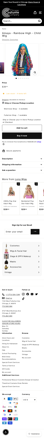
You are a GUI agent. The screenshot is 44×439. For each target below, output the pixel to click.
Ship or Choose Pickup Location (19, 103)
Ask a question (9, 170)
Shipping (5, 100)
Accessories (26, 351)
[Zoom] (35, 72)
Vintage (25, 354)
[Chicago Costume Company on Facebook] (27, 294)
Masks (24, 348)
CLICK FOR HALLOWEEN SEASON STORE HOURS (11, 322)
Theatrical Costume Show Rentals (15, 383)
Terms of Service (8, 366)
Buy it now (22, 136)
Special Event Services (11, 362)
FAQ (3, 350)
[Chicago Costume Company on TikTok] (23, 298)
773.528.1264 (7, 306)
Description (7, 159)
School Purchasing (9, 353)
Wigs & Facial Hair (29, 341)
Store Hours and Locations (8, 339)
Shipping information (12, 164)
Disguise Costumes (10, 40)
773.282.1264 (7, 316)
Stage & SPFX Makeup (30, 344)
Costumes (25, 338)
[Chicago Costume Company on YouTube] (32, 294)
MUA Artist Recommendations (9, 358)
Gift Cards (6, 369)
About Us (5, 347)
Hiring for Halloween (10, 344)
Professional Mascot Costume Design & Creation (20, 380)
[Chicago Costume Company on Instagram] (23, 294)
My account (6, 372)
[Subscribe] (35, 231)
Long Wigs (21, 179)
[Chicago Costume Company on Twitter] (36, 294)
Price (4, 83)
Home (4, 29)
